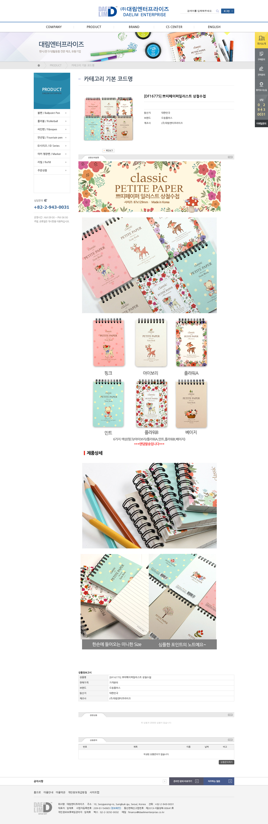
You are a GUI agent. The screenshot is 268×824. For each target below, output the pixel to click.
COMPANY (54, 27)
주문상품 (42, 170)
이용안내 (48, 792)
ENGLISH (214, 27)
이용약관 (60, 792)
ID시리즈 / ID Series (49, 146)
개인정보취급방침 (77, 792)
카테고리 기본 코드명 (82, 65)
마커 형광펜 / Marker (49, 154)
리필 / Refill (44, 162)
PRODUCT (94, 27)
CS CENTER (174, 27)
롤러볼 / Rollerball (48, 121)
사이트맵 (94, 792)
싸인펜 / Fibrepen (47, 129)
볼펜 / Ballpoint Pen (49, 113)
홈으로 (37, 792)
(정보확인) (116, 808)
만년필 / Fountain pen (50, 137)
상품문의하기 (227, 762)
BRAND (134, 27)
